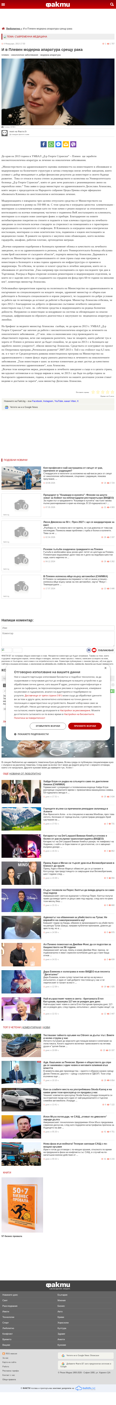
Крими (61, 1317)
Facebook (37, 401)
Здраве (61, 1333)
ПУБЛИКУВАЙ (106, 650)
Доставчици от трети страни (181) (43, 695)
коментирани (32, 1027)
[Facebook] (44, 144)
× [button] (105, 668)
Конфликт (7, 1333)
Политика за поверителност (29, 717)
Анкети (61, 1339)
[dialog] (58, 702)
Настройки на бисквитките (79, 714)
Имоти (5, 1311)
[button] (31, 734)
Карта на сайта (9, 1362)
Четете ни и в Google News (24, 407)
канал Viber (70, 401)
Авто (60, 1311)
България (62, 1295)
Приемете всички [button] (85, 726)
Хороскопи (63, 1322)
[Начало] (58, 5)
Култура (62, 1328)
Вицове (6, 1345)
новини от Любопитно (25, 773)
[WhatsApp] (51, 144)
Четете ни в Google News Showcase (82, 1355)
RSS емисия (11, 1353)
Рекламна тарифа (10, 1371)
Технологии (8, 1317)
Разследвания (9, 1306)
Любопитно (14, 28)
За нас (5, 1358)
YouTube (58, 401)
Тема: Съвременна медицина (27, 36)
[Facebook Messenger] (58, 144)
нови (46, 1027)
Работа (5, 1366)
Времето (6, 1339)
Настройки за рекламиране (75, 710)
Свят (5, 1300)
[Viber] (73, 144)
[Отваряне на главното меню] (3, 4)
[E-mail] (66, 144)
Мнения (62, 1300)
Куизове (62, 1345)
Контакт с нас (8, 1375)
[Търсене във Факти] (112, 4)
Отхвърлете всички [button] (48, 726)
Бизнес (61, 1306)
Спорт (5, 1322)
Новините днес (10, 1295)
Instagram (48, 401)
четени (16, 1027)
